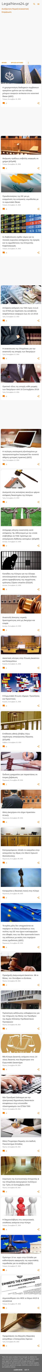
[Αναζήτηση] (34, 4)
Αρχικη (4, 63)
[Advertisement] (21, 39)
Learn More (18, 1370)
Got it (26, 1370)
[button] (38, 103)
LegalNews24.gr (15, 4)
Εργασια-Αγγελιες (17, 63)
